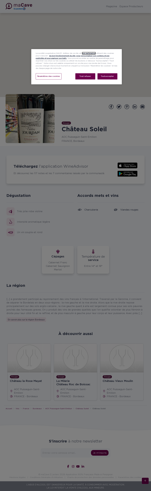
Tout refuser (85, 76)
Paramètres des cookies (48, 76)
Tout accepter (107, 76)
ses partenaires (88, 53)
